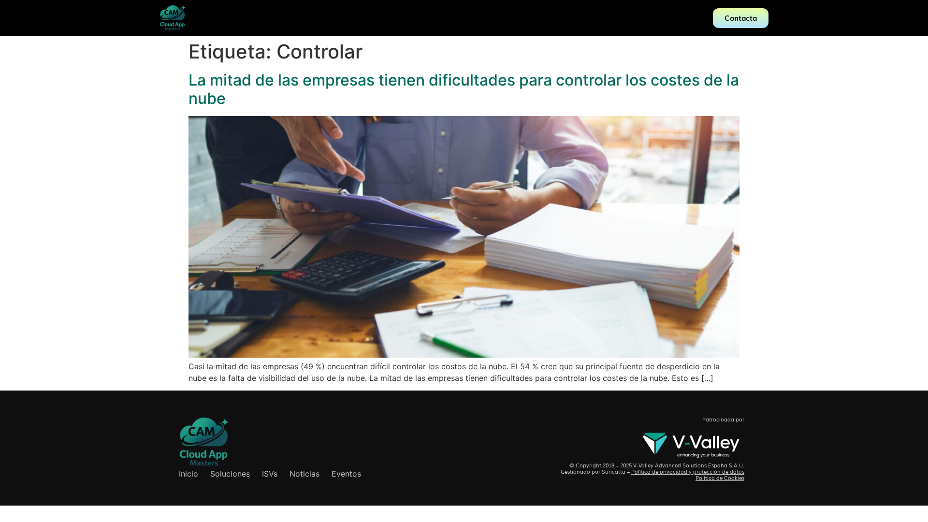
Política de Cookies (720, 478)
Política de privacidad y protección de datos (687, 471)
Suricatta (613, 471)
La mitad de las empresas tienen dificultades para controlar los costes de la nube (463, 89)
